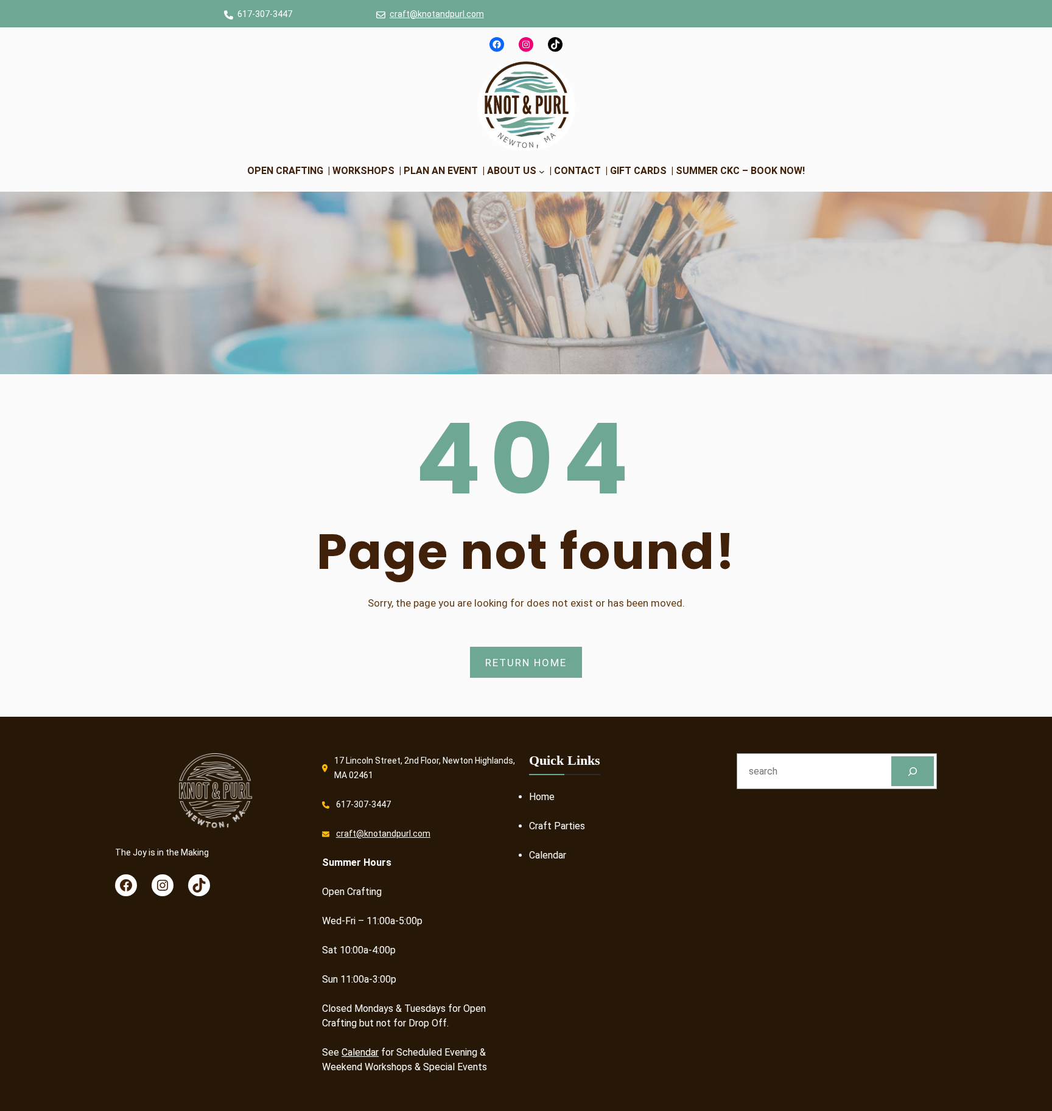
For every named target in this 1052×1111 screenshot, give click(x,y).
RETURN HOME (526, 662)
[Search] (913, 771)
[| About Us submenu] (542, 171)
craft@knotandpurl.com (437, 14)
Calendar (360, 1052)
